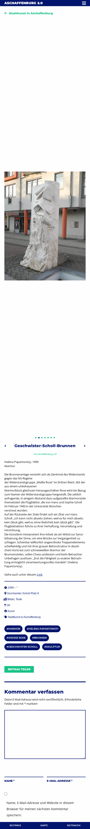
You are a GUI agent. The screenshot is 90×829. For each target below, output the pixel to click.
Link (39, 574)
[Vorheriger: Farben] (5, 446)
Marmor (14, 628)
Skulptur (53, 646)
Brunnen (40, 637)
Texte (19, 599)
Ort (8, 605)
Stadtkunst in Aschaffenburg (31, 13)
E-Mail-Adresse (59, 780)
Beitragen (73, 825)
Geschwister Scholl (23, 646)
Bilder (11, 599)
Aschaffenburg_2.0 (47, 454)
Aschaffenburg (23, 3)
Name (9, 780)
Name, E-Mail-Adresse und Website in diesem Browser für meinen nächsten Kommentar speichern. (40, 809)
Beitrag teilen (19, 669)
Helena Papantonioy (43, 628)
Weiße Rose (17, 637)
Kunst (11, 611)
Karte (44, 825)
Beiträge (15, 825)
